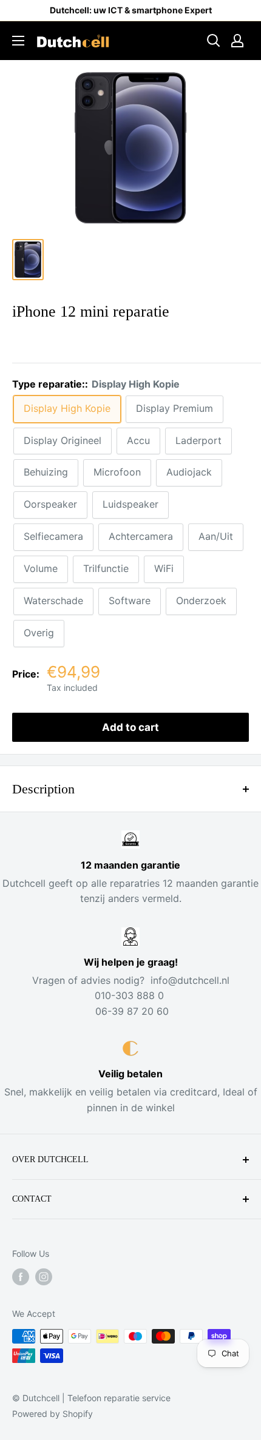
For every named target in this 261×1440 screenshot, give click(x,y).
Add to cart (130, 727)
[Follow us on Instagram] (43, 1276)
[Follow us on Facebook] (20, 1276)
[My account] (237, 40)
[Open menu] (18, 40)
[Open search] (213, 40)
